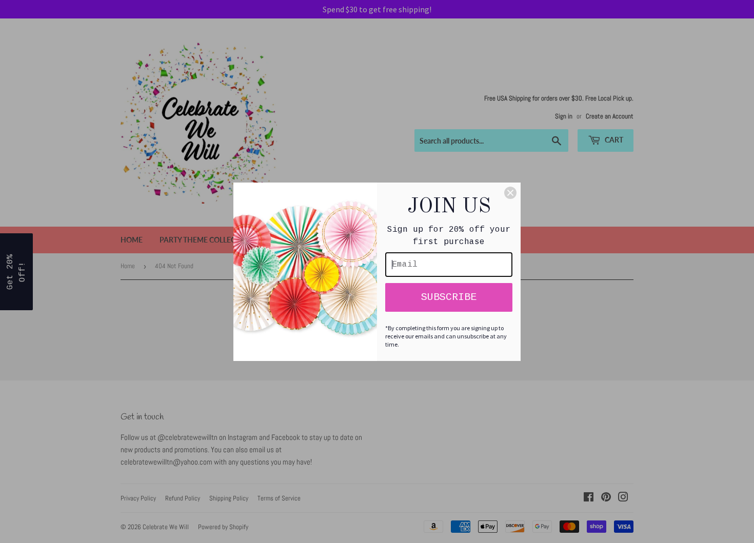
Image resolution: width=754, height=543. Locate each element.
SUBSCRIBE (449, 297)
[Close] (510, 193)
